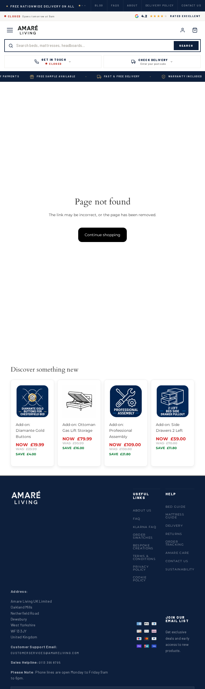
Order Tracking (174, 543)
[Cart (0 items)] (195, 30)
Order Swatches (143, 536)
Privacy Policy (141, 568)
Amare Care (177, 553)
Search (186, 45)
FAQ (136, 519)
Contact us (191, 5)
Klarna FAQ (144, 527)
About (132, 5)
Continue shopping (102, 234)
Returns (173, 534)
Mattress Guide (174, 516)
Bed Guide (175, 507)
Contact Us (176, 561)
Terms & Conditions (144, 557)
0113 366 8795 (50, 662)
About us (142, 510)
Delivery (174, 525)
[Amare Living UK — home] (28, 30)
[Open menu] (9, 30)
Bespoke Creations (143, 546)
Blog (99, 5)
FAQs (115, 5)
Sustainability (179, 569)
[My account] (182, 30)
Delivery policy (159, 5)
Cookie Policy (140, 578)
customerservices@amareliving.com (45, 653)
